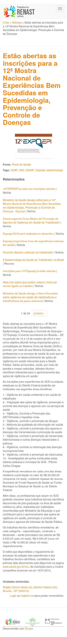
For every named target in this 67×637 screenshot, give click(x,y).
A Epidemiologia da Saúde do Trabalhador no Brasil (33, 260)
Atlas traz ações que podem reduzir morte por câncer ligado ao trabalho (30, 284)
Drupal (29, 628)
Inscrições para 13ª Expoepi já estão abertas (29, 271)
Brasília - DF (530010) (16, 591)
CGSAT (29, 170)
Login (13, 595)
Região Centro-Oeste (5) (17, 587)
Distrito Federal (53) (45, 587)
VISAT (14, 170)
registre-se (27, 595)
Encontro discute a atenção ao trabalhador (28, 252)
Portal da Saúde (21, 164)
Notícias (17, 22)
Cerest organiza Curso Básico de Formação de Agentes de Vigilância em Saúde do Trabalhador (31, 220)
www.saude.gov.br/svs (16, 566)
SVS (21, 170)
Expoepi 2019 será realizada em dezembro (28, 233)
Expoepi (40, 170)
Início (6, 22)
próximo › (39, 313)
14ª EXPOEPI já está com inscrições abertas (29, 189)
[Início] (19, 11)
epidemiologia (55, 170)
